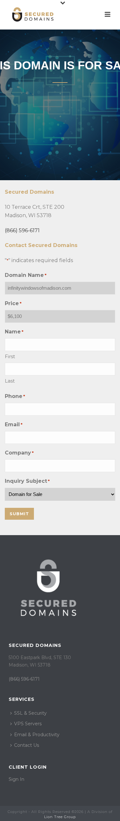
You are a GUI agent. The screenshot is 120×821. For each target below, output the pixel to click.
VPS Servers (28, 724)
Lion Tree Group (60, 817)
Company (19, 453)
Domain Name (25, 275)
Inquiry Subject (27, 481)
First (10, 356)
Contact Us (26, 745)
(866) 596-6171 (22, 230)
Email (13, 424)
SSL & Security (30, 713)
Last (10, 381)
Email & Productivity (37, 734)
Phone (15, 396)
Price (13, 303)
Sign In (16, 779)
